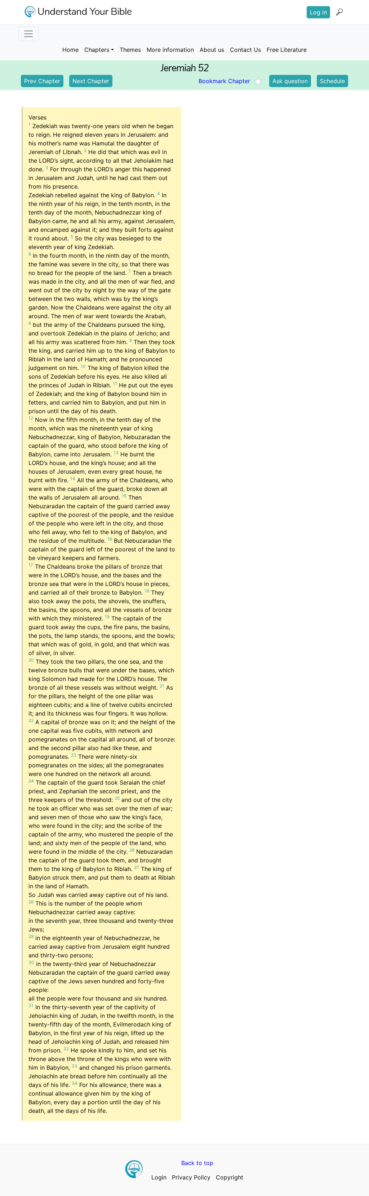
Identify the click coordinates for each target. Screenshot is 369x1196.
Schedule (332, 81)
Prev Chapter (42, 81)
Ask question (290, 81)
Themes (130, 49)
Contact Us (245, 49)
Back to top (197, 1162)
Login (158, 1177)
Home (70, 49)
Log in (318, 12)
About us (212, 49)
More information (170, 49)
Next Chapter (90, 81)
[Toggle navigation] (28, 34)
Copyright (229, 1177)
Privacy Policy (191, 1177)
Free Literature (287, 49)
